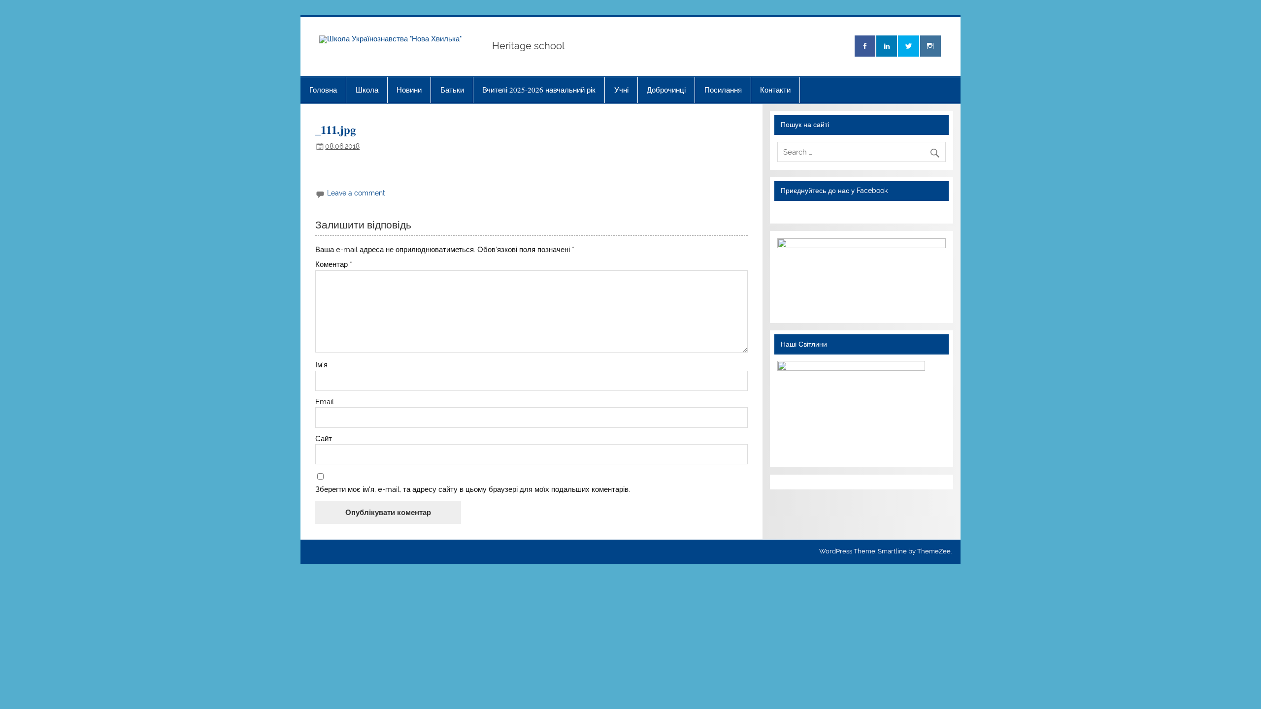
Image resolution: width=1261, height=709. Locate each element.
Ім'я (321, 365)
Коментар (333, 264)
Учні (621, 90)
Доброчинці (666, 90)
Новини (409, 90)
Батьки (452, 90)
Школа (367, 90)
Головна (323, 90)
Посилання (723, 90)
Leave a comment (356, 193)
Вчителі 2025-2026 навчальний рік (539, 90)
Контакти (775, 90)
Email (324, 402)
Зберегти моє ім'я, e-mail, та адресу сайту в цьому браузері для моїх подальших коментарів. (472, 489)
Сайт (323, 439)
